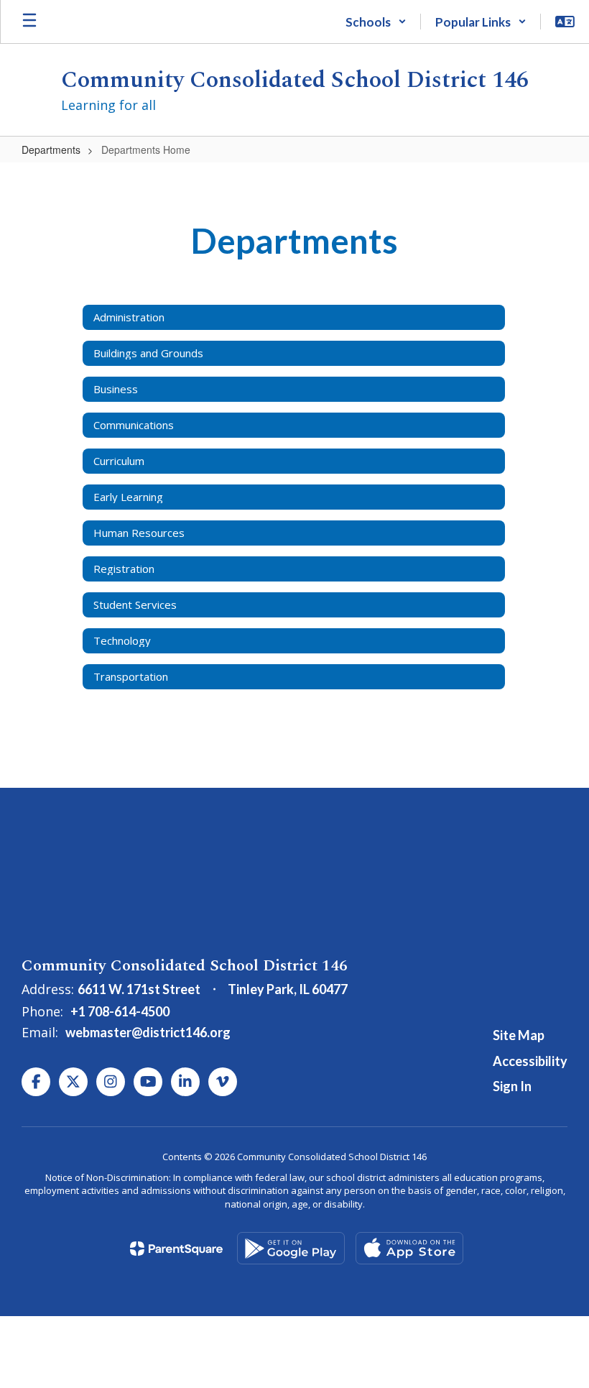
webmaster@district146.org (148, 1032)
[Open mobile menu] (29, 21)
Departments (51, 149)
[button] (376, 21)
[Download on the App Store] (409, 1248)
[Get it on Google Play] (291, 1248)
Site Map (518, 1035)
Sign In (512, 1086)
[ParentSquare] (176, 1248)
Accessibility (530, 1061)
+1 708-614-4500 (120, 1011)
